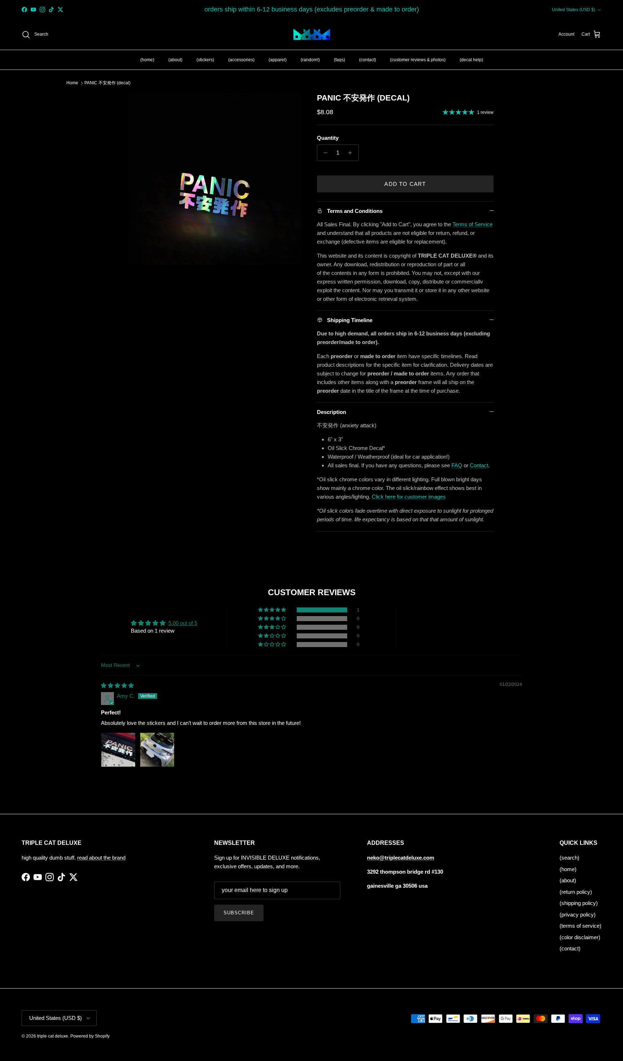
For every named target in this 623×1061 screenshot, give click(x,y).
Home (72, 82)
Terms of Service (472, 224)
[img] (117, 685)
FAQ (456, 465)
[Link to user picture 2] (157, 749)
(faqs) (339, 59)
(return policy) (576, 892)
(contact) (367, 59)
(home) (147, 59)
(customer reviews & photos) (418, 59)
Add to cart (405, 184)
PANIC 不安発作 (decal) (107, 82)
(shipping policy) (579, 903)
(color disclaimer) (580, 937)
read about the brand (101, 858)
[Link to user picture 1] (118, 749)
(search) (569, 858)
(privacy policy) (578, 914)
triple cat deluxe (52, 1036)
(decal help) (471, 59)
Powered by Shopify (90, 1036)
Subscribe (239, 912)
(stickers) (205, 59)
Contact (479, 465)
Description (331, 412)
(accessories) (241, 59)
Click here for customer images (409, 497)
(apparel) (278, 59)
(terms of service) (580, 926)
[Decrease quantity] (323, 153)
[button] (272, 609)
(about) (175, 59)
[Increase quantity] (352, 153)
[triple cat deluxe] (311, 35)
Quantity (328, 138)
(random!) (310, 59)
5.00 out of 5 (182, 623)
